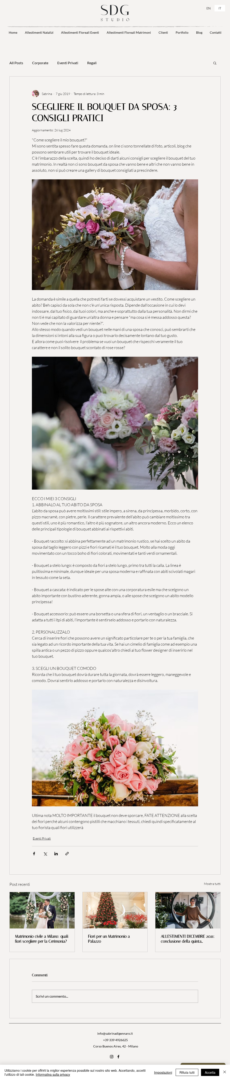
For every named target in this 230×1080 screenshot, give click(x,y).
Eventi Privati (67, 63)
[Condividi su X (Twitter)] (45, 853)
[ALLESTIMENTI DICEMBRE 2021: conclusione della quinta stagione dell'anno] (187, 910)
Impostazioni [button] (163, 1072)
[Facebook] (118, 1056)
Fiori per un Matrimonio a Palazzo (109, 939)
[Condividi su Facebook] (34, 853)
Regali (92, 63)
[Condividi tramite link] (67, 853)
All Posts (16, 63)
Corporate (40, 63)
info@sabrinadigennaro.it (115, 1033)
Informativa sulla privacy (53, 1074)
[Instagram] (111, 1056)
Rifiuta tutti (187, 1072)
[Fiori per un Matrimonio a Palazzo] (115, 910)
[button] (215, 63)
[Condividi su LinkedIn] (56, 853)
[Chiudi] (224, 1072)
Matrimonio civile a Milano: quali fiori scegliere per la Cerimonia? (41, 939)
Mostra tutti (212, 884)
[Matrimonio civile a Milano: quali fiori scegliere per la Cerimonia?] (42, 910)
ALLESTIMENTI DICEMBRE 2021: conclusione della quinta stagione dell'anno (188, 939)
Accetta (210, 1072)
